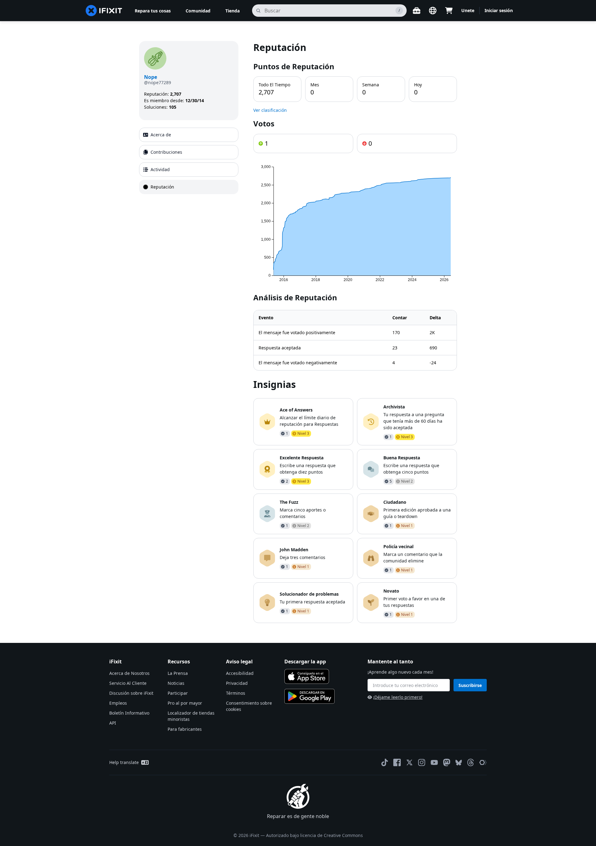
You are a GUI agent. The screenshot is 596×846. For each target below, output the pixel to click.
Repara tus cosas (153, 11)
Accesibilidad (240, 673)
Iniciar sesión (499, 10)
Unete (467, 10)
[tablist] (188, 161)
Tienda (232, 11)
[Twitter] (409, 762)
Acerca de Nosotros (129, 673)
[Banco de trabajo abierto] (416, 10)
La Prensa (178, 673)
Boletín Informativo (129, 713)
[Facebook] (397, 762)
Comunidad (198, 11)
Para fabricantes (185, 729)
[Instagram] (422, 762)
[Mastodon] (446, 762)
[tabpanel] (355, 332)
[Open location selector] (433, 10)
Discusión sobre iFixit (131, 693)
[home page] (104, 10)
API (112, 723)
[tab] (188, 135)
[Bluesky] (458, 762)
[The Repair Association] (483, 762)
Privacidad (237, 683)
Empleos (118, 703)
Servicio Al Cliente (128, 683)
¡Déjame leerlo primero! (397, 697)
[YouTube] (434, 762)
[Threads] (470, 762)
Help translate (124, 762)
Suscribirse (470, 685)
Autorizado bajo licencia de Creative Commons (314, 835)
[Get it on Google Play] (309, 696)
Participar (178, 693)
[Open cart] (449, 10)
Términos (235, 693)
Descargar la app (305, 661)
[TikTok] (384, 762)
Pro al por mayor (185, 703)
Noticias (176, 683)
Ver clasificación (270, 110)
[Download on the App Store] (306, 676)
